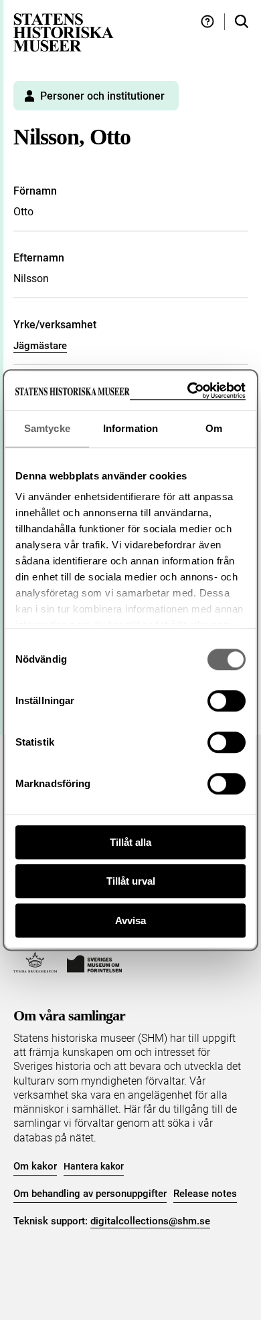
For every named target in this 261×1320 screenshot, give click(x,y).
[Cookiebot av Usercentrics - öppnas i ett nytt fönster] (188, 391)
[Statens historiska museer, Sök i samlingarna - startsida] (63, 31)
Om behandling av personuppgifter (90, 1194)
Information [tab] (130, 428)
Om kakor (35, 1166)
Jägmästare (40, 346)
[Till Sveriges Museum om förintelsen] (94, 963)
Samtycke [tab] (47, 428)
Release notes (205, 1194)
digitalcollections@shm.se (150, 1221)
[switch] (226, 700)
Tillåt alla (130, 842)
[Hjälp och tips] (207, 22)
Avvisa (130, 920)
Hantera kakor (94, 1166)
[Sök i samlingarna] (241, 22)
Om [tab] (213, 428)
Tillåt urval (130, 881)
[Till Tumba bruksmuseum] (35, 963)
